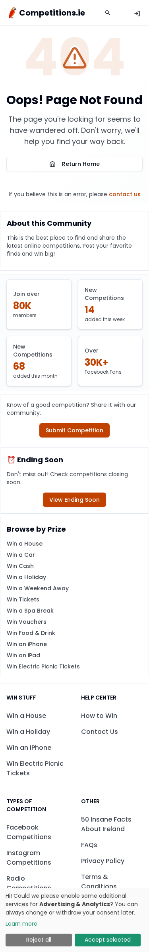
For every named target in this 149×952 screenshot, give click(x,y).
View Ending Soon (74, 500)
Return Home (81, 164)
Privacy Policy (102, 860)
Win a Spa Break (30, 611)
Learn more (21, 924)
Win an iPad (23, 655)
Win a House (25, 544)
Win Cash (20, 566)
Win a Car (21, 555)
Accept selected (108, 940)
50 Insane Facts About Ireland (106, 824)
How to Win (99, 715)
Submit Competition (74, 430)
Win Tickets (23, 599)
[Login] (137, 13)
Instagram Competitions (28, 857)
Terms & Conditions (99, 881)
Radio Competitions (28, 883)
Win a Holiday (26, 577)
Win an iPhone (27, 644)
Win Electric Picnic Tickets (43, 666)
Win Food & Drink (31, 633)
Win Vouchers (26, 622)
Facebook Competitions (28, 832)
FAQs (89, 845)
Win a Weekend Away (38, 588)
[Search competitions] (107, 13)
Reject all (38, 940)
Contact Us (99, 731)
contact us (125, 194)
